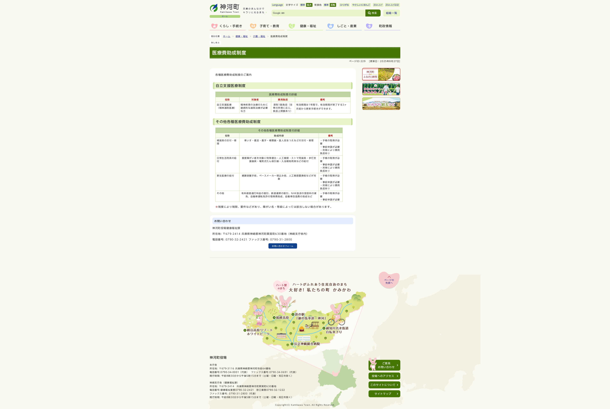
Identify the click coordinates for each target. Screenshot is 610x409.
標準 (302, 5)
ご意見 (386, 365)
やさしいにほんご (361, 5)
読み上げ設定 (392, 5)
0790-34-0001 (229, 372)
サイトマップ (383, 393)
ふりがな (344, 5)
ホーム (226, 36)
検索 (374, 13)
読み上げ (378, 5)
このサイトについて (383, 385)
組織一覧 (391, 13)
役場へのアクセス (383, 376)
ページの (389, 281)
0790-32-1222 (275, 390)
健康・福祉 (242, 36)
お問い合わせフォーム (283, 246)
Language (277, 5)
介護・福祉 (259, 36)
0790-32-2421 (244, 390)
